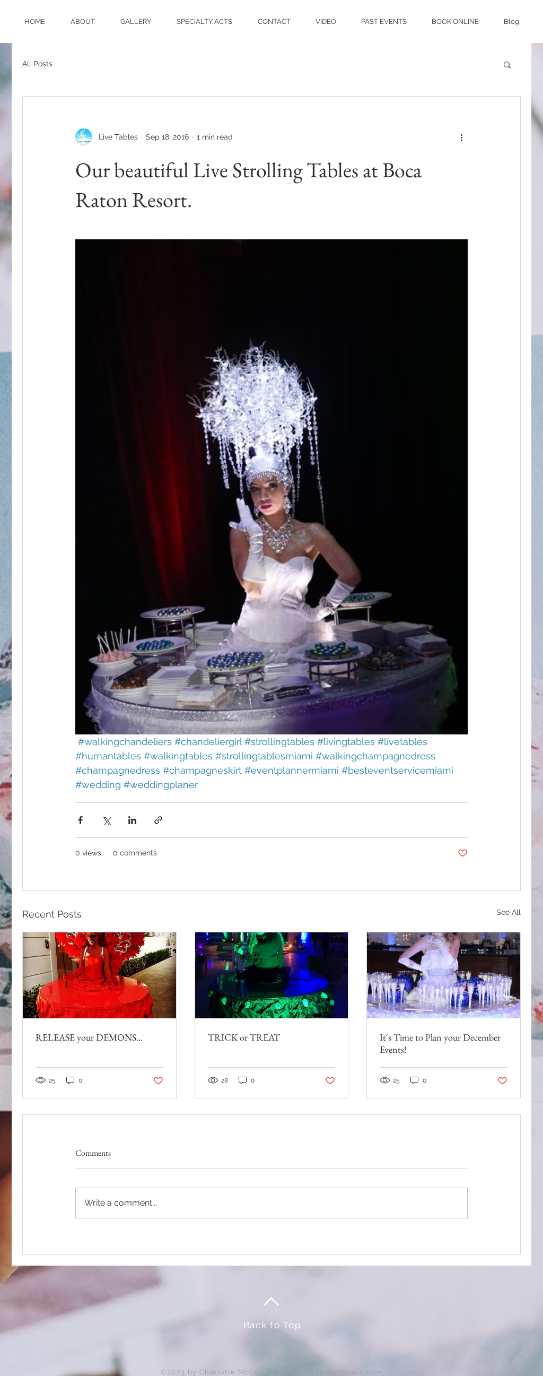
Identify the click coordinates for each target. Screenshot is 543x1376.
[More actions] (461, 137)
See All (508, 912)
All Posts (37, 63)
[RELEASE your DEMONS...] (99, 975)
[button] (507, 64)
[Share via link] (158, 820)
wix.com (366, 1372)
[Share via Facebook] (80, 820)
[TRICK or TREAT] (271, 975)
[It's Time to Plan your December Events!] (443, 975)
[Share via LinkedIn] (132, 820)
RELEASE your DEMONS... (89, 1037)
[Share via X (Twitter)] (106, 820)
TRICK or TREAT (244, 1037)
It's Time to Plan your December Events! (440, 1043)
